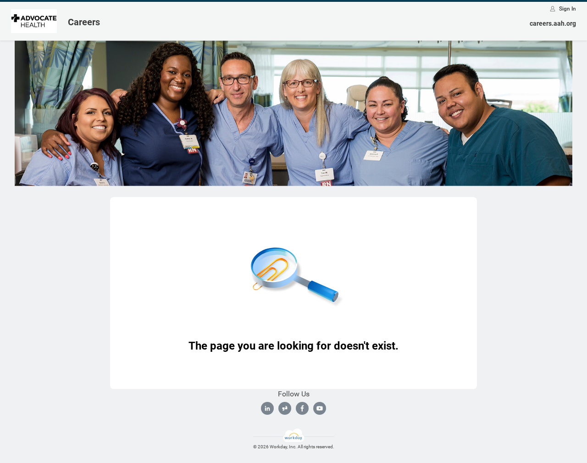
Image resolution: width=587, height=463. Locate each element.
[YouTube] (319, 408)
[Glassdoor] (284, 408)
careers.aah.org (553, 23)
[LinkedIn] (267, 408)
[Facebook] (302, 408)
